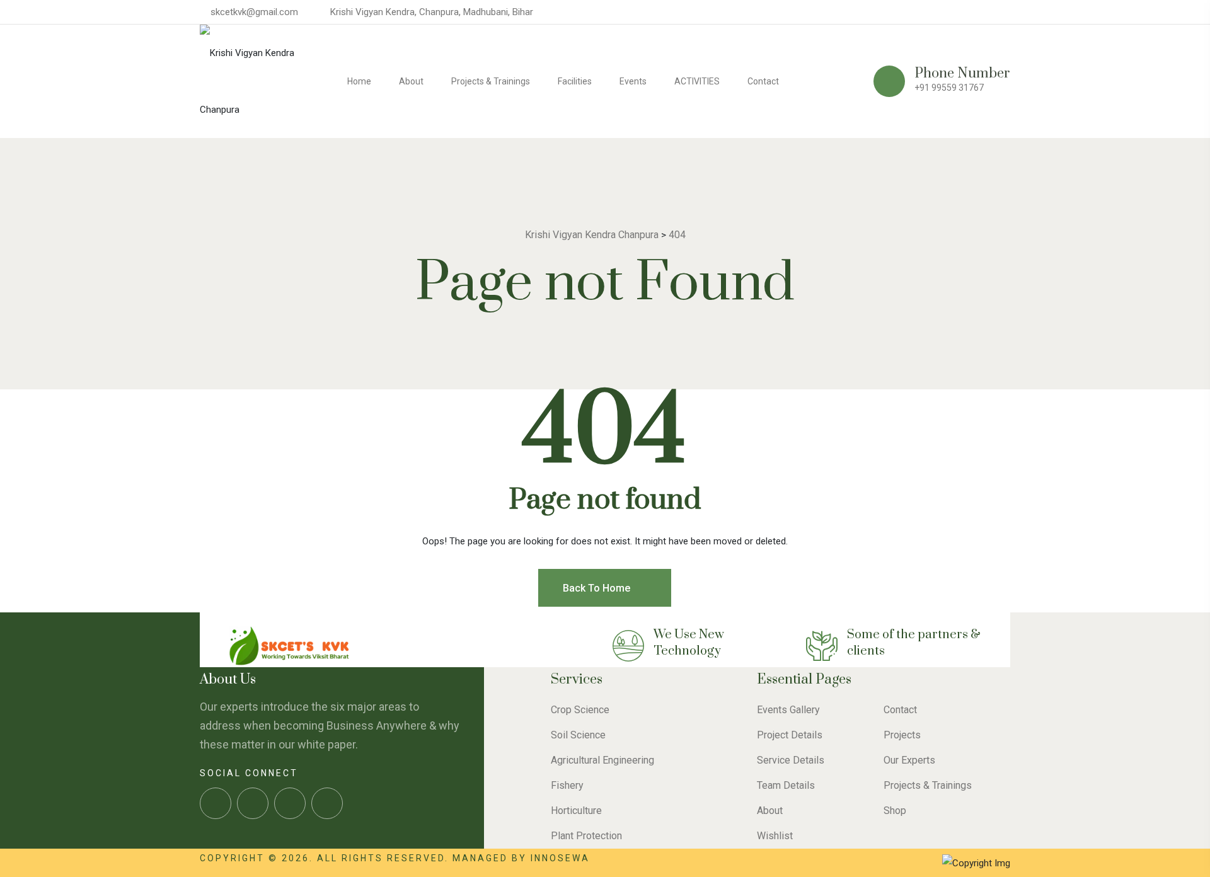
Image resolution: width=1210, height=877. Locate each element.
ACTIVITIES (697, 81)
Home (359, 81)
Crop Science (580, 710)
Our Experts (909, 760)
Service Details (790, 760)
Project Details (789, 735)
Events (633, 81)
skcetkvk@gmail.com (254, 12)
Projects (902, 735)
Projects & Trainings (490, 81)
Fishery (567, 785)
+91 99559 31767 (949, 88)
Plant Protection (586, 836)
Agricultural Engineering (602, 760)
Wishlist (775, 836)
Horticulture (576, 811)
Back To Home (598, 588)
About (411, 81)
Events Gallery (788, 710)
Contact (763, 81)
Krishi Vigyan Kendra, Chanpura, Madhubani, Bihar (431, 12)
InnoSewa (560, 858)
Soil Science (578, 735)
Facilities (575, 81)
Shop (895, 811)
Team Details (786, 785)
